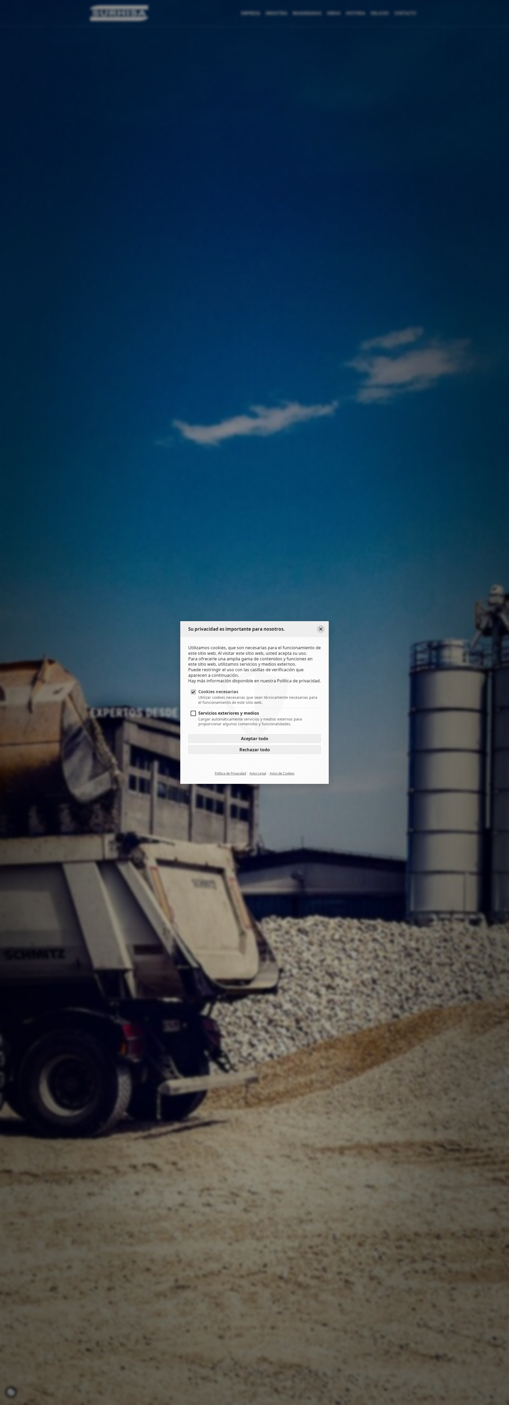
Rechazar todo (254, 750)
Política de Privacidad (230, 773)
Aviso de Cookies (282, 773)
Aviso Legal (257, 773)
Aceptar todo (254, 738)
